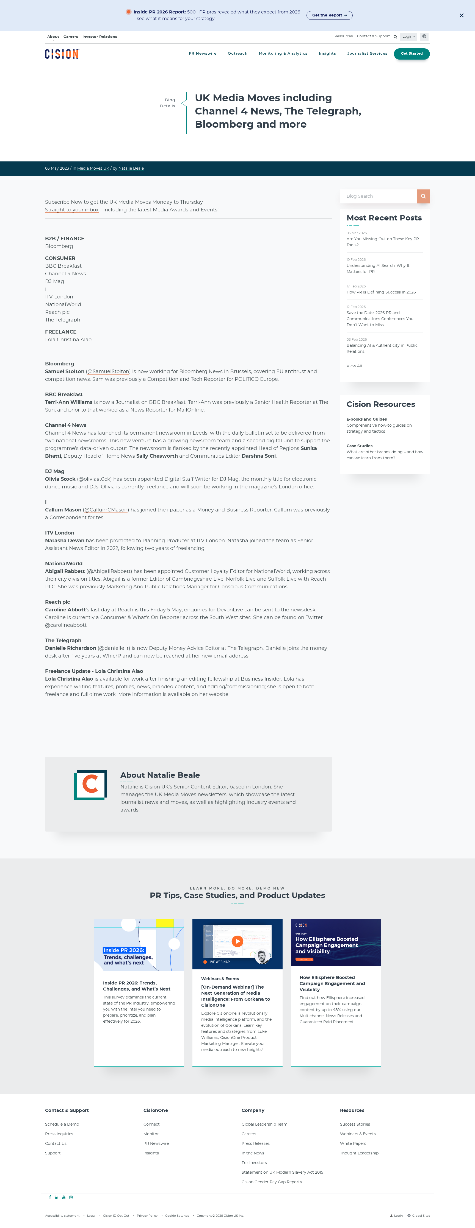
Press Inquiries (59, 1134)
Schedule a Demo (62, 1124)
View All (354, 366)
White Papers (353, 1144)
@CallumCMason (106, 510)
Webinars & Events (220, 979)
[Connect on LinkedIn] (56, 1197)
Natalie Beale (131, 168)
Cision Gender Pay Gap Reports (272, 1182)
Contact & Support (373, 36)
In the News (253, 1153)
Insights (151, 1153)
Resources (344, 36)
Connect (151, 1124)
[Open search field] (395, 37)
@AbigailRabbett (109, 571)
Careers (70, 37)
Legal (91, 1215)
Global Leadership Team (265, 1124)
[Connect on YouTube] (63, 1197)
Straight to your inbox (72, 210)
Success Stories (355, 1124)
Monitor (151, 1134)
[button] (462, 15)
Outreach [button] (238, 53)
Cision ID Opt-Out (116, 1215)
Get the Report (327, 15)
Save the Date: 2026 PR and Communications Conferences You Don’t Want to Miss (380, 319)
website (218, 694)
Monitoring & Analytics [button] (283, 53)
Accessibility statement (62, 1215)
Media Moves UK (93, 168)
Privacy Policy (147, 1215)
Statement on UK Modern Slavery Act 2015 (282, 1172)
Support (53, 1153)
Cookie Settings (177, 1215)
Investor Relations (99, 37)
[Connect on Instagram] (71, 1197)
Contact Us (56, 1144)
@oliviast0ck (94, 479)
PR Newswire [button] (203, 53)
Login (407, 36)
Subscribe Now (63, 202)
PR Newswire (156, 1144)
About (53, 37)
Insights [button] (327, 53)
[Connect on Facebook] (50, 1197)
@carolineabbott (66, 625)
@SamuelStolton (108, 371)
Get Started (412, 53)
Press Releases (256, 1144)
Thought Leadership (359, 1153)
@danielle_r (114, 648)
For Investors (254, 1163)
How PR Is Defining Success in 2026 (381, 292)
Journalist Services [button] (367, 53)
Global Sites (421, 1215)
